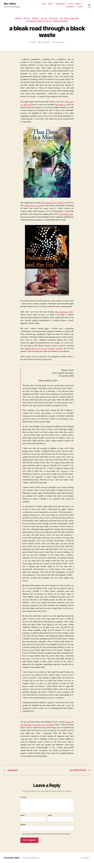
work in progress (60, 21)
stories (80, 6)
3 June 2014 (45, 42)
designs (78, 4)
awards (18, 18)
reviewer (68, 722)
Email (50, 815)
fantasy (35, 18)
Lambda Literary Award (32, 205)
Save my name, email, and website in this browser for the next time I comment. (46, 834)
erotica (26, 18)
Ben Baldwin (60, 104)
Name (22, 815)
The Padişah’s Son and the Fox (38, 21)
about (44, 4)
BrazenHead (60, 4)
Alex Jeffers (10, 4)
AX (35, 42)
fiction (44, 18)
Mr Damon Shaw (66, 214)
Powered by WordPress (30, 858)
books (50, 4)
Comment (23, 797)
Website (23, 824)
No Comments (60, 42)
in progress (70, 6)
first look (53, 18)
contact (71, 4)
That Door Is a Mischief (69, 18)
